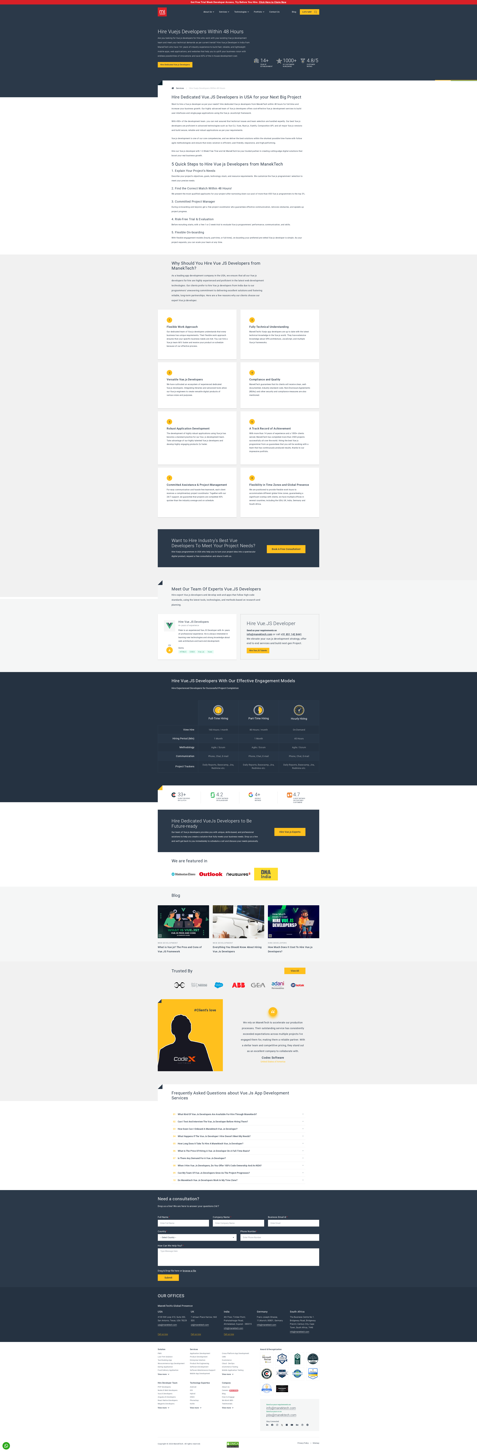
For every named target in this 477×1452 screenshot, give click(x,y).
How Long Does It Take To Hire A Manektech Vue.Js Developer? (210, 1143)
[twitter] (282, 1425)
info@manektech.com (259, 634)
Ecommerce (227, 1360)
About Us (225, 1387)
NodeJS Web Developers (168, 1390)
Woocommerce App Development (171, 1363)
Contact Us (274, 12)
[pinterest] (307, 1425)
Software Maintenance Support (203, 1370)
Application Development (200, 1353)
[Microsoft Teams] (287, 1425)
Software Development (199, 1367)
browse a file (189, 1270)
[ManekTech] (162, 11)
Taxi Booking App (165, 1360)
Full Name (164, 1217)
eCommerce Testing (230, 1367)
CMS (224, 1357)
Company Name (222, 1217)
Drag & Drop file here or (177, 1270)
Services (180, 88)
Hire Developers (277, 943)
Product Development (199, 1357)
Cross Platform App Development (235, 1353)
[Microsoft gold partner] (266, 1358)
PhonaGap (194, 1400)
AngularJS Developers (167, 1397)
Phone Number (248, 1231)
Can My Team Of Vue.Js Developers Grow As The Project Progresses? (214, 1173)
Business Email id (278, 1217)
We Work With (227, 1400)
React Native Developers (168, 1400)
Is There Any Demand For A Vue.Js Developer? (202, 1158)
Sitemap (316, 1443)
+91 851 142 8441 (291, 634)
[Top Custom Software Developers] (282, 1358)
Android (193, 1387)
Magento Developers (166, 1404)
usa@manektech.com (167, 1325)
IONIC (192, 1397)
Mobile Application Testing (232, 1370)
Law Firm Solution (165, 1357)
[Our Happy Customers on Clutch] (312, 1358)
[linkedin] (267, 1425)
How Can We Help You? (171, 1245)
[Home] (173, 88)
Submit (168, 1277)
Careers (230, 1390)
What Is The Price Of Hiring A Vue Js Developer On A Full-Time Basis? (214, 1151)
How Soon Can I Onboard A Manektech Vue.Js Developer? (208, 1129)
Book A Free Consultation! (286, 549)
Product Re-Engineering (199, 1363)
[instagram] (277, 1425)
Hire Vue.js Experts (289, 831)
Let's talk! (307, 12)
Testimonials (227, 1404)
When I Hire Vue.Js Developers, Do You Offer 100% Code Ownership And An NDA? (220, 1165)
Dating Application (165, 1367)
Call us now (163, 1334)
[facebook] (272, 1425)
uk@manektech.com (200, 1325)
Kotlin (192, 1404)
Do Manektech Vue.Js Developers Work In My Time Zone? (208, 1180)
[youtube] (292, 1425)
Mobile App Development (200, 1374)
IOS (191, 1390)
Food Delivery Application (168, 1370)
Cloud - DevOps (228, 1363)
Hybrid (192, 1394)
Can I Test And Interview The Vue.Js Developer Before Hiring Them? (213, 1121)
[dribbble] (302, 1425)
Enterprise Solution (197, 1360)
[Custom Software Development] (312, 1373)
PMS (159, 1353)
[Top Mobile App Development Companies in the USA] (282, 1388)
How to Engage (228, 1397)
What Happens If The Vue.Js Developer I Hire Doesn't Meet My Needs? (214, 1136)
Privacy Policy (303, 1443)
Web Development (168, 943)
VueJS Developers (165, 1394)
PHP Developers (164, 1387)
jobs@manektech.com (281, 1415)
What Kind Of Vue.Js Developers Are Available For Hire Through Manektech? (217, 1114)
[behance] (297, 1425)
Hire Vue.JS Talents (258, 650)
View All (295, 970)
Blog (294, 12)
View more (162, 1374)
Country (162, 1231)
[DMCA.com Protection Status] (233, 1444)
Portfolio (258, 12)
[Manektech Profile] (266, 1388)
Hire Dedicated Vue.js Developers (175, 64)
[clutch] (266, 1373)
